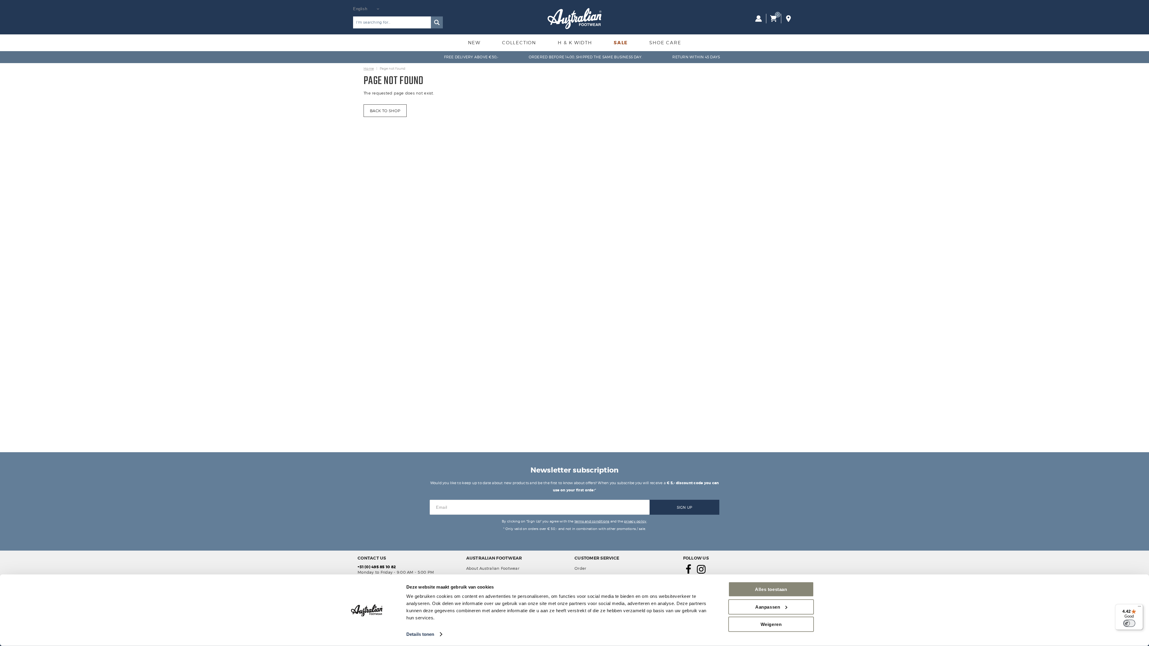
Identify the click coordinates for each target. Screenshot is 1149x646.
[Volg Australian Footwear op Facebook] (688, 572)
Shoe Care (665, 42)
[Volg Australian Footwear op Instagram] (701, 572)
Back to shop (385, 110)
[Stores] (788, 19)
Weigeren (771, 624)
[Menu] (1139, 607)
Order (580, 568)
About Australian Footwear (493, 568)
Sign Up (684, 507)
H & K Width (575, 42)
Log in (758, 19)
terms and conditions (592, 521)
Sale (621, 43)
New (474, 42)
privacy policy (635, 521)
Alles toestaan (771, 589)
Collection (519, 42)
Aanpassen (767, 606)
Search (437, 22)
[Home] (574, 18)
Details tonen (420, 634)
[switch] (1129, 623)
